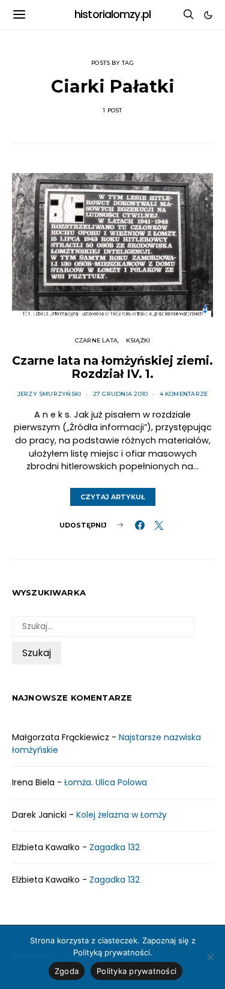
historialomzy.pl (112, 14)
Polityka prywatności (136, 971)
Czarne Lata (96, 340)
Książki (138, 340)
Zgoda (67, 971)
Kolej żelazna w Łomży (121, 815)
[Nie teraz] (210, 957)
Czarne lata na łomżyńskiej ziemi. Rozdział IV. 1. (112, 367)
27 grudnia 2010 (120, 394)
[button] (208, 15)
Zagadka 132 (114, 847)
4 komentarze (184, 394)
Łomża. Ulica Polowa (105, 782)
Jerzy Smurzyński (49, 394)
